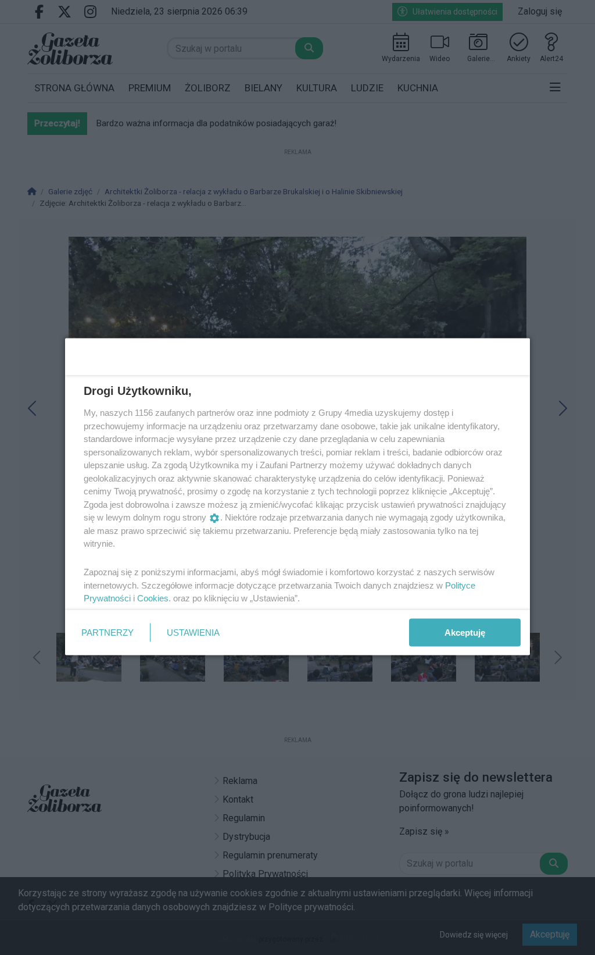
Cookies (153, 598)
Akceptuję (465, 632)
